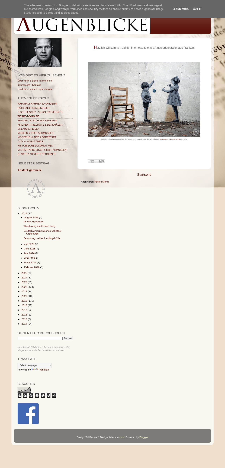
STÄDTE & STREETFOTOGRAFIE (37, 154)
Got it (197, 9)
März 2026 (30, 262)
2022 (24, 287)
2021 (24, 291)
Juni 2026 (30, 248)
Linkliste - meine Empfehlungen (35, 89)
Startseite (144, 174)
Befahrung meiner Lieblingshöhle (42, 238)
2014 (24, 324)
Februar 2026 (32, 267)
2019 (24, 301)
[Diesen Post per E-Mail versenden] (90, 161)
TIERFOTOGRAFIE (28, 116)
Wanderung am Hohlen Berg (39, 226)
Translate (43, 369)
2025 (24, 273)
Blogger (143, 437)
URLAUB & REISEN (28, 129)
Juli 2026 (29, 244)
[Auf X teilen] (96, 161)
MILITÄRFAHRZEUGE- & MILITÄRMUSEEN (42, 150)
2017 (24, 310)
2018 (24, 305)
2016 (24, 314)
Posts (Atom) (101, 181)
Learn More (180, 9)
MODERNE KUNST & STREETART (37, 137)
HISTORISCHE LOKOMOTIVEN (35, 145)
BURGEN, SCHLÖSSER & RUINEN (37, 120)
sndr (121, 437)
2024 (24, 277)
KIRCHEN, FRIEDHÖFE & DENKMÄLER (40, 125)
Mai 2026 (29, 253)
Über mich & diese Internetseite (35, 80)
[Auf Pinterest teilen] (103, 161)
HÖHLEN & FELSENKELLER (34, 108)
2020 (24, 296)
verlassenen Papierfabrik (170, 139)
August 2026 (31, 217)
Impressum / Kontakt (29, 85)
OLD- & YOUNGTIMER (30, 141)
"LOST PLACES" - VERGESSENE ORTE (40, 112)
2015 (24, 319)
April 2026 (30, 258)
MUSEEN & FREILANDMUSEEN (35, 133)
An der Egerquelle (30, 170)
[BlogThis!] (93, 161)
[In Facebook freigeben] (100, 161)
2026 (24, 213)
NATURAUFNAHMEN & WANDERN (37, 103)
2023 (24, 282)
